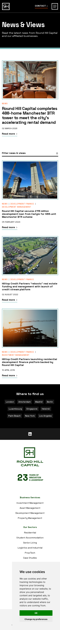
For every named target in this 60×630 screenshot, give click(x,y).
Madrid (38, 401)
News (5, 103)
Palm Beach (14, 415)
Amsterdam (24, 401)
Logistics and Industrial (30, 547)
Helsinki (46, 408)
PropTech (30, 552)
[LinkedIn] (30, 434)
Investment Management (16, 355)
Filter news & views (14, 153)
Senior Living (30, 542)
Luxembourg (15, 408)
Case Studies (30, 557)
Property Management (30, 518)
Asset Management (30, 507)
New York (30, 415)
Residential (30, 532)
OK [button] (36, 613)
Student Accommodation (30, 537)
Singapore (31, 408)
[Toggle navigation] (55, 6)
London (10, 401)
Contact (40, 5)
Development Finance (22, 203)
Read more (9, 133)
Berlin (50, 401)
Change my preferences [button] (36, 619)
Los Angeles (45, 415)
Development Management (16, 207)
